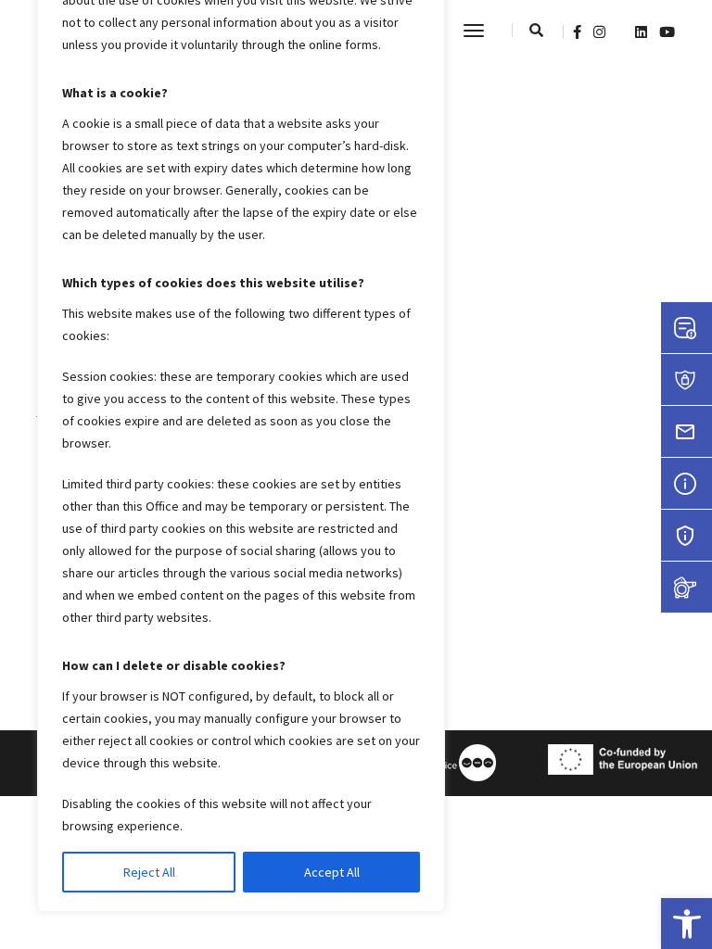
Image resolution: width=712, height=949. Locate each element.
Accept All (332, 872)
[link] (686, 923)
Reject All (149, 872)
